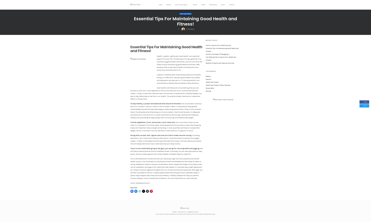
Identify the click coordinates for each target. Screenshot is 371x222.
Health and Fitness (181, 4)
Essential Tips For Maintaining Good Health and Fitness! (185, 21)
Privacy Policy (187, 214)
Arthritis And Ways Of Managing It (217, 54)
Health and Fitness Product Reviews (218, 85)
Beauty (195, 4)
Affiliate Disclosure (210, 214)
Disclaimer (180, 214)
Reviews (208, 91)
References (213, 4)
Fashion (168, 4)
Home (160, 4)
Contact (232, 4)
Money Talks (210, 88)
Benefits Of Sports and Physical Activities (220, 63)
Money (203, 4)
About (223, 4)
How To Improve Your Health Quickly (218, 45)
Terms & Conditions (198, 214)
